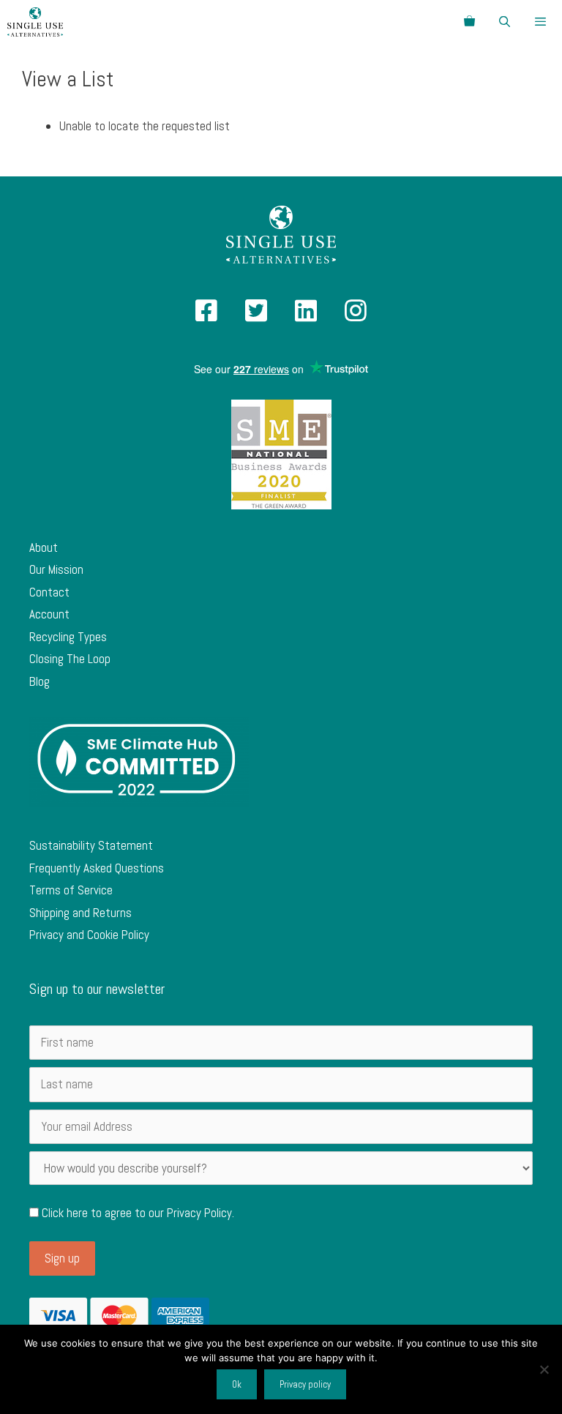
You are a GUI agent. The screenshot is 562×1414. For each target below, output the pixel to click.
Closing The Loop (69, 659)
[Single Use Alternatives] (35, 22)
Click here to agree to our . (136, 1213)
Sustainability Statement (91, 845)
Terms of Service (71, 890)
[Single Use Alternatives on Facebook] (206, 315)
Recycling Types (68, 637)
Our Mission (56, 569)
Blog (39, 681)
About (43, 547)
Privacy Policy (199, 1213)
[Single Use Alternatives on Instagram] (355, 315)
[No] (543, 1369)
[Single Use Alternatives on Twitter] (256, 315)
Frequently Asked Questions (96, 868)
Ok (236, 1384)
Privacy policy (305, 1384)
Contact (49, 592)
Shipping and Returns (80, 913)
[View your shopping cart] (469, 22)
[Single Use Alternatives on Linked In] (305, 315)
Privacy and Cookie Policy (89, 935)
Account (49, 614)
